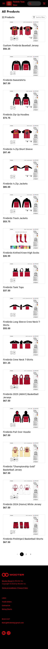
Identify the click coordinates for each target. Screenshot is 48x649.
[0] (44, 3)
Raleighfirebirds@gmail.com (13, 623)
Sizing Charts (7, 609)
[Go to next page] (31, 554)
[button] (39, 17)
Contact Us (6, 605)
